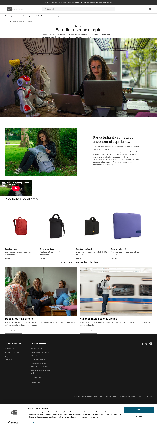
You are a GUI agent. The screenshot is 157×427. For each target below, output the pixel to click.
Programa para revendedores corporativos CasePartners (40, 379)
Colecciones (45, 16)
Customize (138, 417)
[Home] (23, 9)
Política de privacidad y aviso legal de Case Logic (87, 396)
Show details (33, 423)
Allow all (139, 410)
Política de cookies (111, 396)
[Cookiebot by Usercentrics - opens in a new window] (13, 422)
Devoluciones (9, 348)
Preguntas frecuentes (12, 353)
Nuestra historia (36, 348)
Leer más (16, 331)
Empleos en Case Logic (39, 359)
